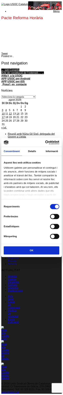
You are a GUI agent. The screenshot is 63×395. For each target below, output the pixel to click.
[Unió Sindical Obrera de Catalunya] (15, 4)
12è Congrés (10, 70)
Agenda (12, 276)
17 (3, 117)
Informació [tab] (52, 151)
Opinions (13, 287)
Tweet (4, 53)
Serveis (12, 263)
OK (31, 250)
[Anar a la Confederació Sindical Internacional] (5, 378)
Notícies (12, 284)
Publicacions (15, 290)
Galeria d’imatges (13, 280)
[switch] (54, 216)
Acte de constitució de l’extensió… (22, 72)
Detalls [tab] (32, 151)
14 (17, 113)
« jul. (4, 127)
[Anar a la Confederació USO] (5, 338)
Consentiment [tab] (12, 151)
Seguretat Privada (13, 259)
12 (10, 113)
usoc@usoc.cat (10, 392)
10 (3, 113)
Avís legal (10, 297)
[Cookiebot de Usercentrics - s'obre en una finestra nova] (45, 142)
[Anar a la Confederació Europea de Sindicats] (5, 358)
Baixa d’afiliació (13, 320)
